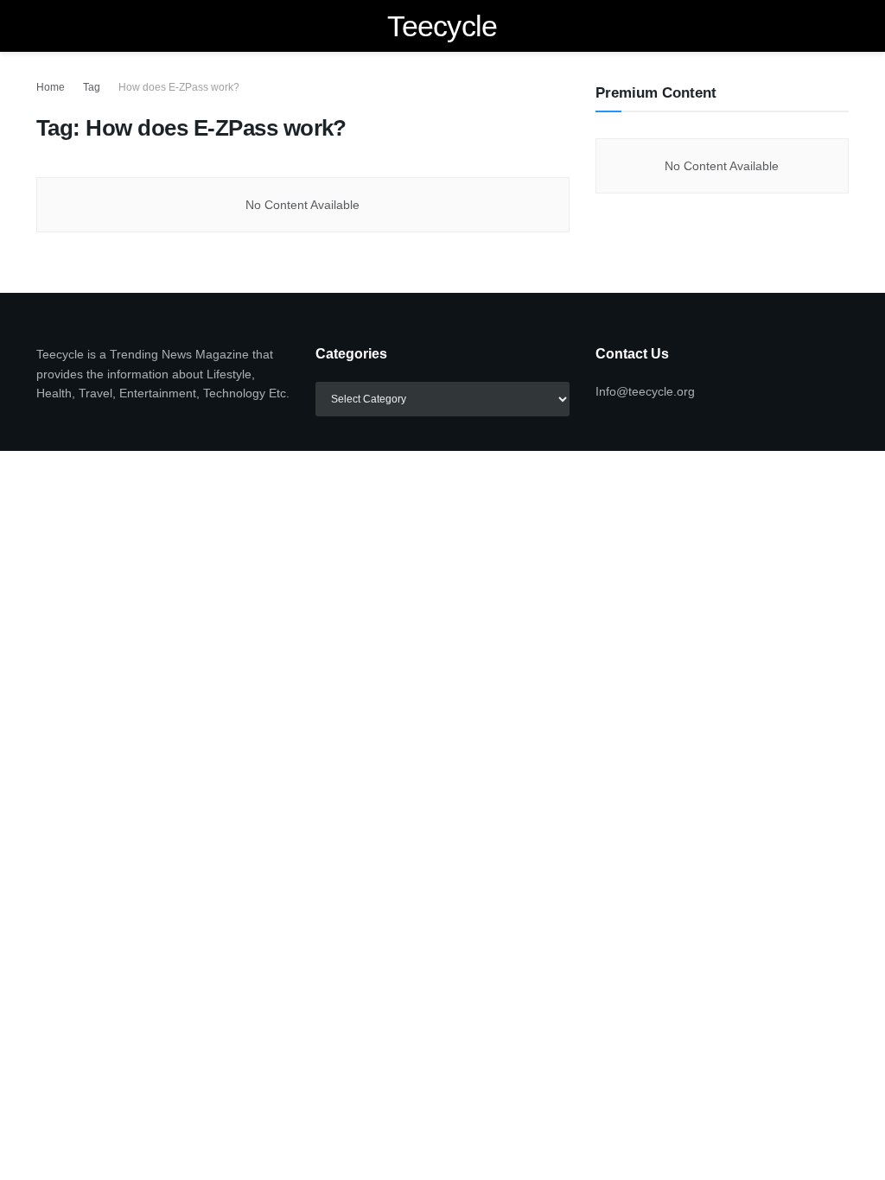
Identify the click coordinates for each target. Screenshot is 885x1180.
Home (50, 87)
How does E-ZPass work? (178, 87)
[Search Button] (841, 26)
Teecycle (442, 26)
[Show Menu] (43, 26)
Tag (91, 87)
